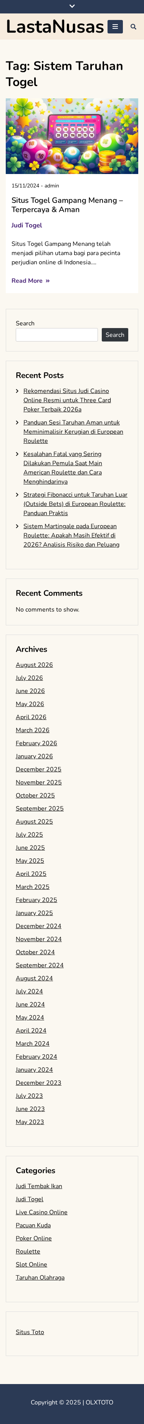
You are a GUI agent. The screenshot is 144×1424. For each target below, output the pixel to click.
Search (25, 323)
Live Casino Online (42, 1212)
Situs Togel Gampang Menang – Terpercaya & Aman (67, 205)
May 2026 (30, 704)
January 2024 (34, 1070)
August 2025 (34, 821)
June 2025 (30, 848)
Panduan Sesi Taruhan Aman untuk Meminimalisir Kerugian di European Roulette (73, 431)
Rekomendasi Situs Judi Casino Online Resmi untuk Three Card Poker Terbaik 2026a (67, 400)
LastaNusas (55, 26)
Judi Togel (27, 225)
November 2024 (39, 939)
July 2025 (29, 835)
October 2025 (35, 795)
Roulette (28, 1251)
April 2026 (31, 717)
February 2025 (36, 900)
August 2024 (34, 978)
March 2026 (33, 730)
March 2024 (33, 1043)
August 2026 (34, 665)
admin (52, 185)
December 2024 (38, 926)
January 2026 (34, 756)
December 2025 (38, 769)
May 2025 (30, 861)
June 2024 (30, 1004)
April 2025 (31, 874)
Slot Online (31, 1264)
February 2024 (36, 1057)
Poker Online (34, 1238)
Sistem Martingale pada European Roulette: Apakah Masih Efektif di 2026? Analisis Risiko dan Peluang (71, 535)
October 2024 (35, 952)
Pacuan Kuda (33, 1225)
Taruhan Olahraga (40, 1277)
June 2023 (30, 1109)
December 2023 (38, 1083)
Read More (28, 281)
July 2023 (29, 1096)
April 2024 (31, 1030)
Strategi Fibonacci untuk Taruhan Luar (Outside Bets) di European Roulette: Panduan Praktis (75, 504)
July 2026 (29, 678)
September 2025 (40, 808)
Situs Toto (30, 1332)
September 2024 (40, 965)
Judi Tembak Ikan (39, 1186)
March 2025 (33, 887)
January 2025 (34, 913)
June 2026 (30, 691)
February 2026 (36, 743)
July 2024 (29, 991)
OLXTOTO (99, 1402)
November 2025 (39, 782)
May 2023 (30, 1122)
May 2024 (30, 1017)
